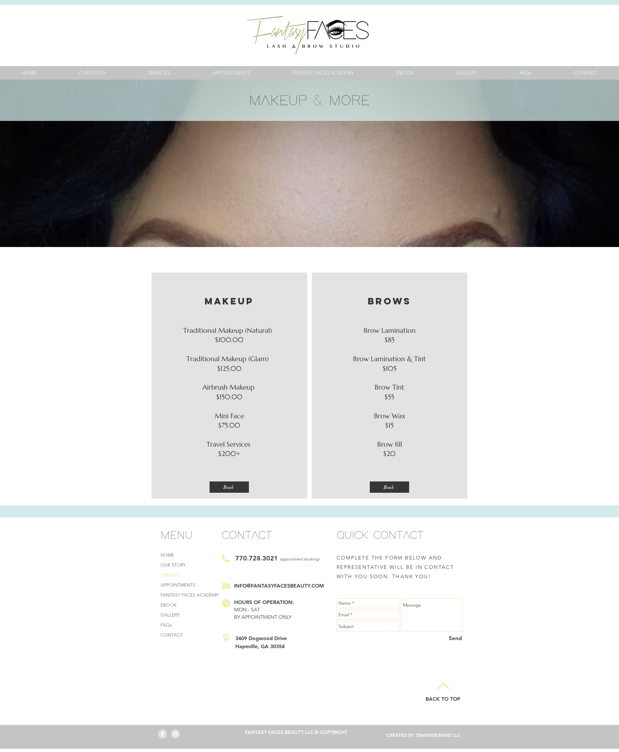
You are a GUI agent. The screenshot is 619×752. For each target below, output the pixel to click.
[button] (159, 72)
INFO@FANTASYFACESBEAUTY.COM (279, 586)
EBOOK (169, 605)
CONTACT (171, 635)
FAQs (166, 625)
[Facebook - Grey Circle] (162, 733)
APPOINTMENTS (178, 585)
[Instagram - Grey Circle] (175, 733)
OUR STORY (173, 565)
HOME (167, 555)
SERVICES (171, 575)
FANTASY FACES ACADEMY (190, 595)
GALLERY (170, 615)
